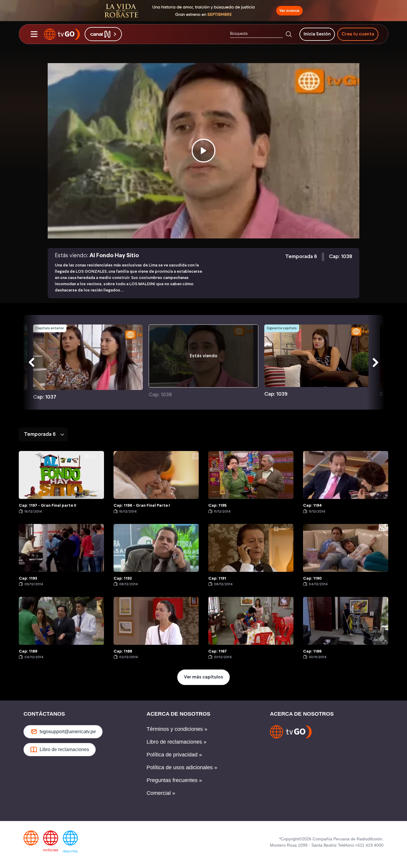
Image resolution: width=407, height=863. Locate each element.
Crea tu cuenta (357, 34)
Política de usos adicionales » (182, 767)
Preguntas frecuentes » (174, 780)
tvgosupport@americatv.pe (68, 731)
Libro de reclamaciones (64, 749)
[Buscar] (288, 34)
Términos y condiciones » (177, 729)
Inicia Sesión (317, 34)
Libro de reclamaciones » (176, 742)
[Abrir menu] (34, 34)
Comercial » (161, 793)
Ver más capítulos (203, 677)
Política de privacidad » (174, 755)
